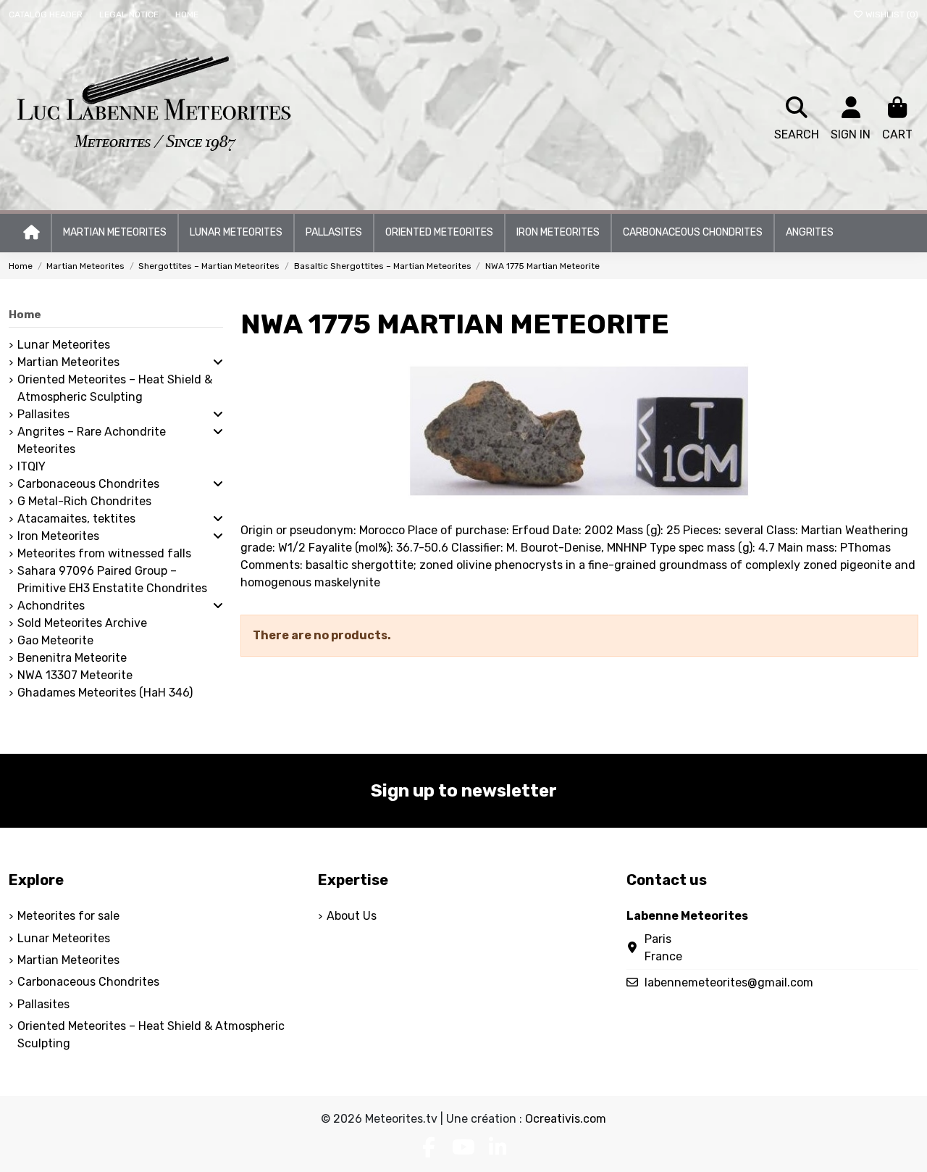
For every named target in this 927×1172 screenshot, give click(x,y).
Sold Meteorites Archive (82, 623)
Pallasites (43, 414)
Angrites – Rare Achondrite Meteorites (91, 440)
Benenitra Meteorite (72, 658)
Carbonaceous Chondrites (88, 484)
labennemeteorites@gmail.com (729, 982)
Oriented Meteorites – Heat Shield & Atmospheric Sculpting (114, 388)
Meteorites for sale (68, 916)
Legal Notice (130, 14)
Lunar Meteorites (63, 345)
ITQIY (31, 466)
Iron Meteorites (58, 536)
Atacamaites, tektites (76, 518)
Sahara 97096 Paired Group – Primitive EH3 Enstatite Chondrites (112, 579)
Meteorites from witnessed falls (104, 553)
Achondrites (51, 605)
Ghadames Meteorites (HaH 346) (105, 692)
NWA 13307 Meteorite (75, 675)
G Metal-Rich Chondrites (84, 501)
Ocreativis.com (565, 1119)
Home (186, 14)
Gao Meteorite (55, 640)
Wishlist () (890, 14)
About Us (352, 916)
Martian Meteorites (68, 362)
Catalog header (47, 14)
